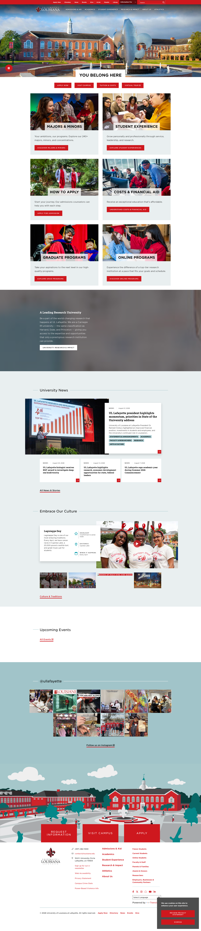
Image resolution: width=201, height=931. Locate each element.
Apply (142, 833)
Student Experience (108, 9)
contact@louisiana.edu (85, 853)
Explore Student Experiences (125, 148)
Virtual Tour (132, 85)
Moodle (106, 2)
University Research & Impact (58, 347)
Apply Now (57, 2)
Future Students (139, 849)
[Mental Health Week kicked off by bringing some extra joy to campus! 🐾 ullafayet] (41, 701)
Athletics (159, 9)
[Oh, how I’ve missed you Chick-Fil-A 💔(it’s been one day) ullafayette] (136, 725)
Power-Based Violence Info (87, 888)
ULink (98, 2)
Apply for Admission (48, 213)
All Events (45, 639)
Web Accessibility (83, 873)
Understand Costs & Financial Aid (128, 209)
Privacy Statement (83, 878)
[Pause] (9, 68)
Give (91, 2)
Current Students (139, 853)
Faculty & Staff (139, 862)
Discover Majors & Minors (51, 148)
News (76, 2)
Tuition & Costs (108, 85)
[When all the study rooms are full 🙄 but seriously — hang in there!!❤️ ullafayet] (160, 701)
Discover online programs (124, 279)
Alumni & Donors (139, 871)
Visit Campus (84, 85)
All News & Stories (50, 490)
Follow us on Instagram (99, 745)
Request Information (59, 833)
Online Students (139, 858)
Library (115, 2)
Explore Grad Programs (50, 279)
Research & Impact (130, 9)
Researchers (137, 875)
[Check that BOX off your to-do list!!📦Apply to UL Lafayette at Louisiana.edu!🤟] (112, 701)
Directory (67, 2)
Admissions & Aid (74, 9)
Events (84, 2)
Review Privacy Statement (178, 913)
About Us (146, 9)
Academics (90, 9)
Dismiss (178, 922)
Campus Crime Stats (84, 883)
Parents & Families (140, 866)
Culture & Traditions (51, 596)
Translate (155, 902)
